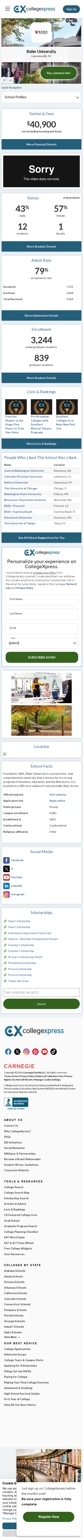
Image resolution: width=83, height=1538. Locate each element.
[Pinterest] (35, 1054)
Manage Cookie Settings (47, 1079)
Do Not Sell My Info (22, 1079)
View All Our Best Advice (20, 1404)
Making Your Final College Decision (26, 1382)
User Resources (14, 1254)
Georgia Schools (14, 1321)
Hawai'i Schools (14, 1326)
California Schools (15, 1293)
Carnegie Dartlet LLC (34, 1072)
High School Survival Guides (22, 1393)
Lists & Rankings (14, 1209)
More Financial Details (41, 144)
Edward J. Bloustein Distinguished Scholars (33, 939)
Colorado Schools (15, 1298)
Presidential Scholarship (22, 963)
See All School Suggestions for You (41, 537)
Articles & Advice (15, 1203)
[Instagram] (26, 1054)
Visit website (57, 794)
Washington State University (22, 494)
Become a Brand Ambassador (22, 1159)
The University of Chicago (20, 488)
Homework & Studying (18, 1388)
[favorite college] (4, 80)
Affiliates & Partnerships (20, 1153)
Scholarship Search (16, 1198)
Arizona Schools (14, 1282)
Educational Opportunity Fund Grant (29, 933)
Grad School (12, 1220)
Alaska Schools (13, 1276)
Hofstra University (16, 482)
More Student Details (41, 246)
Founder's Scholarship (21, 945)
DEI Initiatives (13, 1142)
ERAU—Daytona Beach (18, 511)
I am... (13, 638)
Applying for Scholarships (20, 1365)
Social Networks (14, 1148)
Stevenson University (18, 517)
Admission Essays (15, 1354)
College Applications (17, 1349)
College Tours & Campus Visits (23, 1360)
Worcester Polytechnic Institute (25, 500)
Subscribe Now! (42, 657)
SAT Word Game (14, 1237)
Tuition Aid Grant (18, 981)
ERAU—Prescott (14, 505)
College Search (13, 1187)
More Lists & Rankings (41, 443)
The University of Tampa (19, 523)
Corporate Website (16, 1170)
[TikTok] (53, 1054)
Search (41, 1004)
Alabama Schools (14, 1270)
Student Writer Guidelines (21, 1164)
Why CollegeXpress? (17, 1131)
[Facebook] (8, 1054)
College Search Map (16, 1192)
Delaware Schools (15, 1310)
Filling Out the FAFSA (17, 1371)
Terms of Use (11, 1076)
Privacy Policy (24, 587)
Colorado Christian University (23, 476)
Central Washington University (24, 470)
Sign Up (71, 9)
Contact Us (11, 1125)
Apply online (57, 800)
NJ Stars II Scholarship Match (25, 957)
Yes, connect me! (59, 73)
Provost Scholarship (20, 969)
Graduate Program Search (20, 1226)
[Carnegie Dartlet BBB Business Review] (16, 1109)
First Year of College (17, 1399)
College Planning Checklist (21, 1231)
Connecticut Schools (17, 1304)
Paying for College (15, 1376)
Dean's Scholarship (19, 921)
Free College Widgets (18, 1248)
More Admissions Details (41, 315)
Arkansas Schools (15, 1287)
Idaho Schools (13, 1332)
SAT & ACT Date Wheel (19, 1243)
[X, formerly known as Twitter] (17, 1054)
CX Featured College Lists (20, 1215)
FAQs (7, 1136)
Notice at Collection (46, 1076)
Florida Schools (14, 1315)
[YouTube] (44, 1054)
